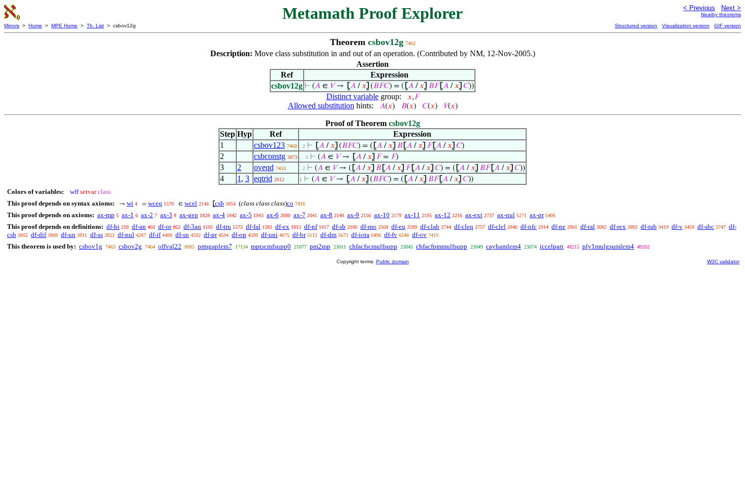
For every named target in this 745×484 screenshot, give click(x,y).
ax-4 (219, 215)
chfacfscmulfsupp (373, 246)
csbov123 (269, 145)
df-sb (339, 226)
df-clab (429, 226)
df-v (677, 226)
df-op (239, 234)
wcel (190, 203)
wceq (155, 203)
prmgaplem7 (215, 246)
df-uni (269, 234)
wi (130, 203)
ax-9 (353, 215)
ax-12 (443, 215)
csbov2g (130, 246)
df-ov (419, 234)
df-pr (210, 234)
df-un (68, 234)
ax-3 (166, 215)
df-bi (113, 226)
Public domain (392, 261)
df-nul (126, 234)
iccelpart (552, 246)
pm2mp (320, 246)
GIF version (727, 25)
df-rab (649, 226)
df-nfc (528, 226)
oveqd (264, 167)
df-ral (587, 226)
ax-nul (506, 215)
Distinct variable (352, 96)
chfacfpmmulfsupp (441, 246)
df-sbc (705, 226)
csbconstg (269, 156)
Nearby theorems (721, 14)
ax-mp (106, 215)
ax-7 (299, 215)
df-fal (253, 226)
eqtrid (263, 178)
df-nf (310, 226)
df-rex (618, 226)
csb (219, 203)
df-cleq (463, 226)
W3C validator (723, 261)
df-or (164, 226)
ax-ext (473, 215)
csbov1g (90, 246)
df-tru (223, 226)
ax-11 (412, 215)
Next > (731, 8)
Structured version (636, 25)
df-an (139, 226)
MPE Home (64, 25)
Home (35, 25)
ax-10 (382, 215)
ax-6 (273, 215)
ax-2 (147, 215)
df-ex (282, 226)
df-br (299, 234)
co (290, 203)
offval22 (169, 246)
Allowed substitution (321, 105)
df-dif (38, 234)
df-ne (558, 226)
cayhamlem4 (503, 246)
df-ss (96, 234)
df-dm (328, 234)
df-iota (360, 234)
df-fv (390, 234)
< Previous (699, 8)
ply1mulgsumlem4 (608, 246)
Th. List (95, 25)
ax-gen (188, 215)
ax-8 (326, 215)
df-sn (182, 234)
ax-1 (128, 215)
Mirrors (11, 25)
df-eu (398, 226)
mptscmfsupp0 (271, 246)
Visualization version (686, 25)
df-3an (192, 226)
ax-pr (537, 215)
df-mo (368, 226)
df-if (155, 234)
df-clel (497, 226)
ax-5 (246, 215)
